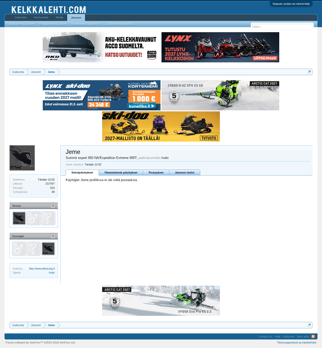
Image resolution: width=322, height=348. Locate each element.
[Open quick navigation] (309, 71)
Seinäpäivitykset (82, 172)
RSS (313, 336)
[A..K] (48, 218)
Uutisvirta (20, 17)
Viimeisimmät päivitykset (120, 172)
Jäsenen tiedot (184, 172)
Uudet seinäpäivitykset (120, 23)
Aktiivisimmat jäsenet (21, 23)
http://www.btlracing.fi (42, 268)
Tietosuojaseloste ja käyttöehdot (296, 342)
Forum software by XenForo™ (40, 342)
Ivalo (52, 272)
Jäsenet (76, 17)
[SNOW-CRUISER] (19, 218)
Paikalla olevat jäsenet (52, 23)
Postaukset (156, 172)
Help (277, 336)
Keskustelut (41, 17)
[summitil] (34, 218)
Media (59, 17)
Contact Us (265, 336)
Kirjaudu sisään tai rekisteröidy (291, 3)
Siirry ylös (303, 336)
